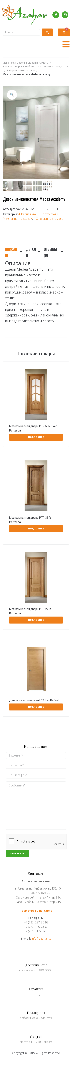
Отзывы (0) (50, 252)
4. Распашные (27, 214)
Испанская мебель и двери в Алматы (26, 62)
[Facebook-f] (55, 14)
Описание (11, 252)
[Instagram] (65, 14)
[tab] (15, 251)
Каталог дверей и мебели (18, 66)
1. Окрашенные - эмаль (21, 70)
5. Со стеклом (47, 214)
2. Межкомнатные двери (53, 66)
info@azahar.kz (41, 938)
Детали (31, 252)
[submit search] (47, 32)
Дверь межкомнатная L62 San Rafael (34, 700)
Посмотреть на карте (36, 910)
